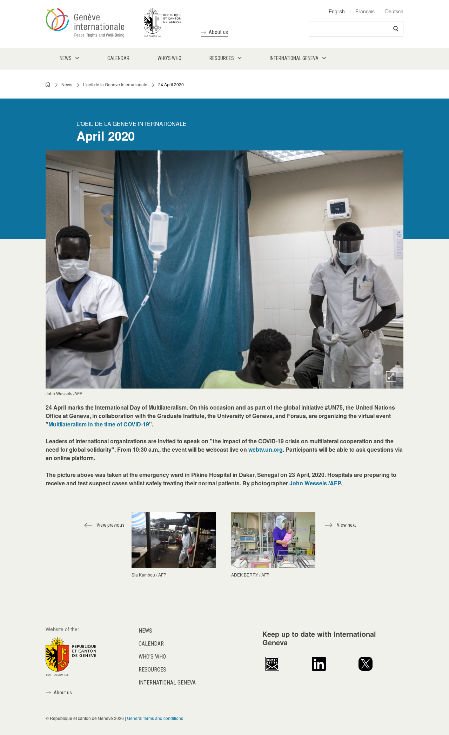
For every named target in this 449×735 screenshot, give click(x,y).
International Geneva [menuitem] (294, 58)
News (66, 84)
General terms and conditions (155, 718)
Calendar (151, 643)
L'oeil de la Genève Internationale (115, 84)
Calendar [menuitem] (118, 58)
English (337, 11)
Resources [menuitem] (221, 58)
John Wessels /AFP (315, 483)
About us (218, 32)
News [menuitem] (66, 58)
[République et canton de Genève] (71, 655)
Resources (152, 669)
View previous (110, 525)
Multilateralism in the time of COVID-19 (98, 424)
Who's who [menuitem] (169, 58)
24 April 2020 (171, 84)
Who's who (152, 656)
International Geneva (167, 682)
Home (48, 84)
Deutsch (394, 11)
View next (346, 525)
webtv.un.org (265, 449)
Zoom (391, 376)
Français (365, 11)
